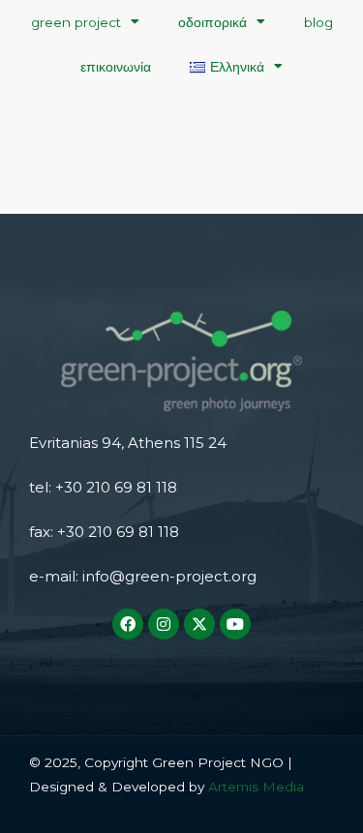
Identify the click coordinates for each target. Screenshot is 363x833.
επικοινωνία (115, 66)
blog (318, 22)
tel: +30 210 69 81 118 (103, 487)
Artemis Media (254, 786)
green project (76, 22)
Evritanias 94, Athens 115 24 (128, 442)
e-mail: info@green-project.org (143, 576)
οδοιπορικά (212, 22)
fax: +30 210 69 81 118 (104, 531)
